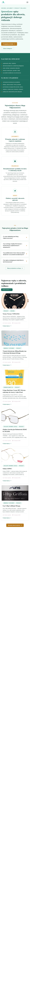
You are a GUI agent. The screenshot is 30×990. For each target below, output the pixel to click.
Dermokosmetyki (8, 387)
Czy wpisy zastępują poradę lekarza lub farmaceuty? (13, 261)
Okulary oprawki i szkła (10, 426)
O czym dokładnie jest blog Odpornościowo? (10, 237)
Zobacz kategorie (7, 48)
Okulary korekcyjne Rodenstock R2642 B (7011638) (15, 430)
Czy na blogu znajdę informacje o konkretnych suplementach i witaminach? (12, 245)
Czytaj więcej (6, 326)
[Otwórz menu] (27, 2)
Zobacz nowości (6, 289)
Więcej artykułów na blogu (14, 268)
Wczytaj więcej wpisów (14, 525)
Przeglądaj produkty (8, 44)
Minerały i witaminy (9, 348)
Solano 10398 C (7, 469)
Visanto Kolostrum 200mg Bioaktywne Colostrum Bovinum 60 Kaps (14, 352)
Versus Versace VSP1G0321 (11, 314)
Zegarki (12, 311)
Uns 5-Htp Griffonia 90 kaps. (11, 506)
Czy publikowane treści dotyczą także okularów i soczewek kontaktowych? (14, 253)
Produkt (6, 311)
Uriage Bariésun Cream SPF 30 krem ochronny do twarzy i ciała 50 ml (14, 391)
